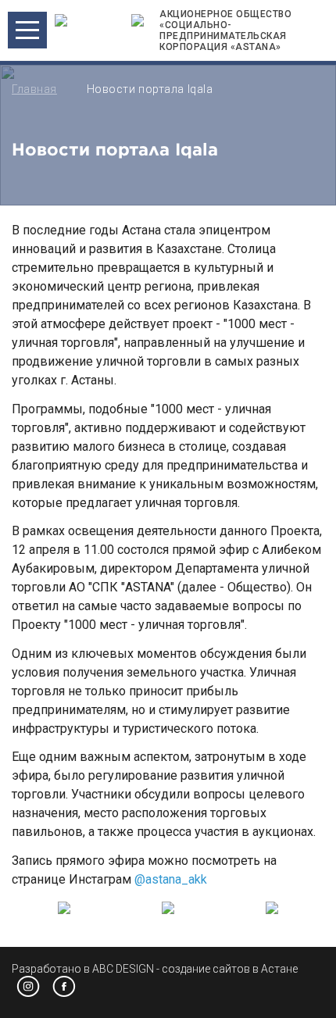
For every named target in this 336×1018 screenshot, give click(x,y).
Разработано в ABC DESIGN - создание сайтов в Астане (155, 969)
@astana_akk (170, 879)
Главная (34, 89)
